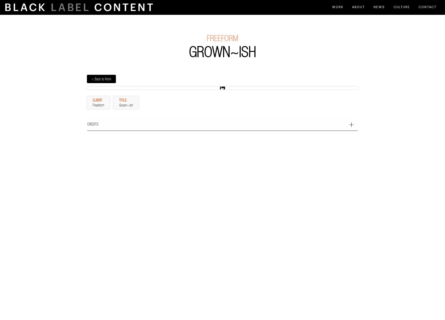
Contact (427, 7)
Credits (93, 124)
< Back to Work (101, 79)
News (379, 7)
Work (337, 7)
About (358, 7)
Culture (402, 7)
